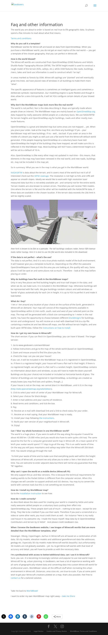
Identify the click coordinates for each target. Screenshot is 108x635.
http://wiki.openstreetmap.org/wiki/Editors (31, 389)
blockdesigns (75, 318)
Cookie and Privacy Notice (57, 631)
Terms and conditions (21, 38)
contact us (16, 578)
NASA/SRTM (16, 172)
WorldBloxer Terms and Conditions (83, 631)
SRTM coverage (41, 176)
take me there (68, 596)
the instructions (46, 418)
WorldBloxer (32, 590)
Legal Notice (38, 631)
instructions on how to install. (57, 327)
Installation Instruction (30, 493)
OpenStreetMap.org (85, 111)
